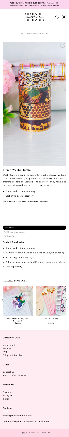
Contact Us (8, 372)
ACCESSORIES (32, 33)
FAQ (5, 352)
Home (22, 33)
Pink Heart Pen (51, 319)
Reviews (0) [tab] (9, 236)
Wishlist (7, 348)
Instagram (8, 395)
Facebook (8, 392)
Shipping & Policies (12, 355)
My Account (9, 345)
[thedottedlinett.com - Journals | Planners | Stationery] (34, 17)
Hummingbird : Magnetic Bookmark (17, 319)
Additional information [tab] (14, 232)
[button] (4, 17)
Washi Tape (44, 33)
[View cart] (64, 17)
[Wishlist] (57, 17)
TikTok (6, 399)
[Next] (66, 308)
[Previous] (3, 308)
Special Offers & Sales (14, 375)
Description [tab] (9, 228)
